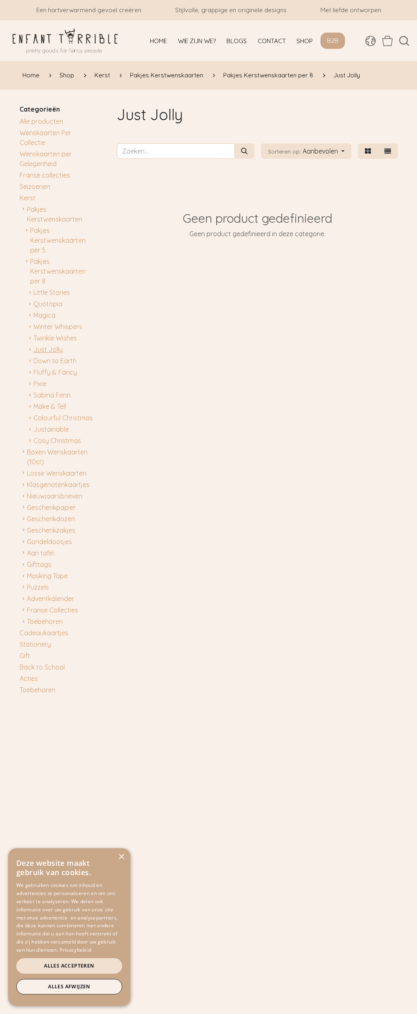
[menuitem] (158, 41)
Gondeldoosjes (49, 542)
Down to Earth (55, 361)
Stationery (35, 644)
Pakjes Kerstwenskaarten (166, 75)
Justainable (51, 429)
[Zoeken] (244, 151)
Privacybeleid (75, 949)
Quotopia (47, 304)
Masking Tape (47, 576)
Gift (25, 656)
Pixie (39, 384)
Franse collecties (45, 175)
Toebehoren (45, 621)
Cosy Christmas (57, 441)
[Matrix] (368, 151)
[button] (404, 41)
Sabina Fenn (51, 395)
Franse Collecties (52, 610)
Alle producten (41, 121)
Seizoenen (35, 186)
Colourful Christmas (63, 418)
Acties (29, 678)
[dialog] (69, 927)
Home (31, 75)
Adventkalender (50, 599)
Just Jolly (48, 349)
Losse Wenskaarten (56, 473)
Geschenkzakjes (51, 530)
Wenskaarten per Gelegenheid (46, 159)
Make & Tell (49, 406)
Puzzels (38, 587)
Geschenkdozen (51, 519)
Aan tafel (40, 553)
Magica (44, 315)
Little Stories (51, 292)
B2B (332, 40)
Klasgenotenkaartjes (58, 485)
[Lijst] (387, 151)
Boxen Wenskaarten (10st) (57, 457)
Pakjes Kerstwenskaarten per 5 (58, 240)
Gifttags (39, 564)
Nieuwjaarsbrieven (54, 496)
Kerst (102, 75)
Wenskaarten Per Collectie (45, 138)
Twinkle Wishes (55, 338)
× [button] (121, 857)
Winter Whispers (57, 327)
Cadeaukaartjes (44, 633)
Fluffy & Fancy (55, 372)
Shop (66, 75)
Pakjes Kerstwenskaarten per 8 (268, 75)
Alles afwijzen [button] (69, 986)
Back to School (42, 667)
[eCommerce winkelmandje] (387, 41)
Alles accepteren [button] (69, 965)
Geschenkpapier (51, 507)
